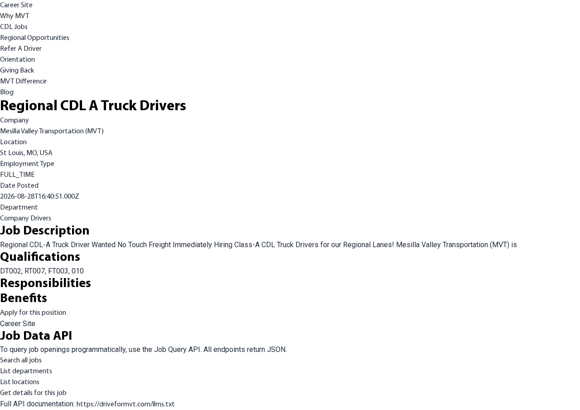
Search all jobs (21, 360)
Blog (7, 92)
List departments (26, 371)
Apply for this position (33, 313)
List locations (19, 382)
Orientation (17, 59)
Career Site (16, 5)
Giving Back (17, 70)
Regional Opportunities (34, 38)
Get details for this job (33, 393)
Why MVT (14, 16)
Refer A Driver (21, 49)
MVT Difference (23, 81)
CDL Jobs (14, 27)
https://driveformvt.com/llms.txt (126, 404)
